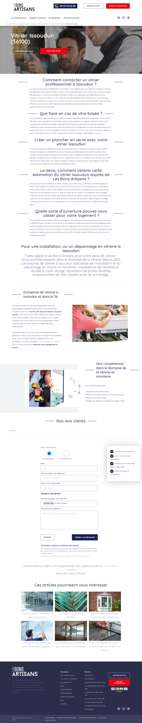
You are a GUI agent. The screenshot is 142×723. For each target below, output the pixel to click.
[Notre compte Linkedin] (118, 17)
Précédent (47, 537)
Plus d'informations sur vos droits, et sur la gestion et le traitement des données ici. (65, 556)
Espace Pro (89, 675)
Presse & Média (66, 689)
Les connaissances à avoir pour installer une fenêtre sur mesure (104, 646)
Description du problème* (50, 509)
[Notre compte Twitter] (128, 17)
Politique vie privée (50, 720)
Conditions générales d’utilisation (67, 717)
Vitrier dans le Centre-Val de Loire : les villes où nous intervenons (39, 24)
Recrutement (89, 679)
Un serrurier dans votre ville (95, 699)
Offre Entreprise (66, 693)
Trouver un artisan (71, 18)
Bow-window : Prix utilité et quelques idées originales (105, 615)
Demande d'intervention (118, 6)
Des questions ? (55, 18)
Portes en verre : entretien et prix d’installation (37, 615)
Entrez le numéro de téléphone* (53, 473)
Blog (62, 686)
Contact (63, 704)
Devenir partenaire (67, 697)
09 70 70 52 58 (67, 6)
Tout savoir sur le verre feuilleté (71, 615)
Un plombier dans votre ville (95, 682)
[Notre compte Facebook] (123, 17)
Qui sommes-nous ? (19, 18)
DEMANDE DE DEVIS (93, 6)
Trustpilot (12, 430)
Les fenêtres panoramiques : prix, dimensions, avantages (71, 644)
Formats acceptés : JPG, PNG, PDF (54, 499)
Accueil (9, 24)
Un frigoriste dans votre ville (95, 706)
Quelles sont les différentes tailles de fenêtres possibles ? (37, 644)
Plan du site (102, 717)
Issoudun (55, 98)
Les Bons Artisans (21, 717)
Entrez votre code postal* (50, 483)
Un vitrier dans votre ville (94, 702)
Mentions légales (50, 717)
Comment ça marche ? (37, 18)
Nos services (89, 709)
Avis (61, 700)
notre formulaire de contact (48, 341)
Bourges (96, 133)
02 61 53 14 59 (53, 51)
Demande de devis (24, 51)
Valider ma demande (85, 537)
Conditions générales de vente (88, 717)
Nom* (43, 463)
